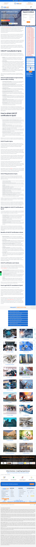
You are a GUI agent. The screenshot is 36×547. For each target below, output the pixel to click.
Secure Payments (13, 479)
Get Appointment (29, 3)
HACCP (11, 168)
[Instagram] (3, 498)
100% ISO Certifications (4, 479)
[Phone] (1, 275)
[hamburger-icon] (26, 7)
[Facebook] (2, 498)
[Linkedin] (4, 498)
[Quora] (5, 499)
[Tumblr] (8, 498)
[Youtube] (7, 498)
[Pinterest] (4, 499)
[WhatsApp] (1, 273)
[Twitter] (5, 498)
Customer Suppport (22, 479)
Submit (30, 71)
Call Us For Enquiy (31, 479)
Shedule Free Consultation (5, 20)
